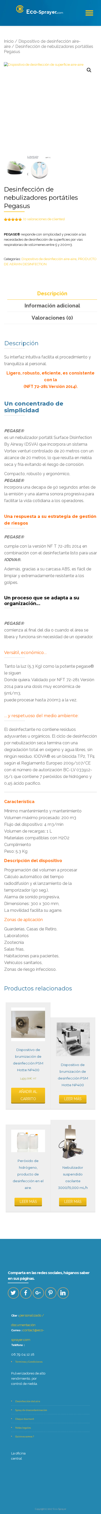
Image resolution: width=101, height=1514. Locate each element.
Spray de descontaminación (31, 1410)
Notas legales (23, 1427)
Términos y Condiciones (28, 1361)
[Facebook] (26, 1293)
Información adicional (52, 306)
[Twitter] (13, 1293)
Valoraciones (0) (52, 318)
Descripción (52, 293)
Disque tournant (24, 1418)
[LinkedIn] (63, 1293)
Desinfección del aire (27, 1401)
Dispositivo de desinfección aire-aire (48, 259)
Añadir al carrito (28, 1095)
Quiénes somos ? (24, 1436)
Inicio (9, 41)
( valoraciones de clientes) (44, 219)
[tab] (52, 294)
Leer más (72, 1099)
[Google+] (38, 1293)
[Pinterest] (50, 1293)
